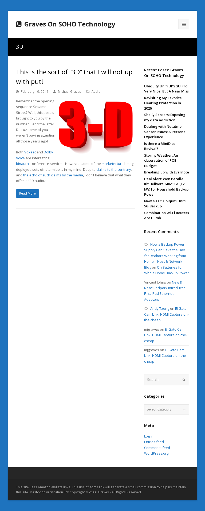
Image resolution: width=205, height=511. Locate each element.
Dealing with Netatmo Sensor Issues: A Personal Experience (165, 131)
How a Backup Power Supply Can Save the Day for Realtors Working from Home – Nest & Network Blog (165, 256)
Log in (148, 436)
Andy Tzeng (159, 308)
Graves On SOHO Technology (69, 24)
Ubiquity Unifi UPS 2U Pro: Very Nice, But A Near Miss (166, 89)
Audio (96, 91)
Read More (27, 193)
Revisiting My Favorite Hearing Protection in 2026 (163, 103)
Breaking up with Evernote (166, 172)
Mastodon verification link (49, 492)
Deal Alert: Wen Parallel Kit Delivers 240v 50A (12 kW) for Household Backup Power (166, 186)
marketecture (113, 163)
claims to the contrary (113, 169)
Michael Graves (69, 91)
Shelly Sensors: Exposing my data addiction (165, 117)
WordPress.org (156, 453)
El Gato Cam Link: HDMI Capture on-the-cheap (166, 314)
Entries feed (154, 441)
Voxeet (30, 152)
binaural (23, 163)
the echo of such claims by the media (53, 175)
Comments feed (157, 447)
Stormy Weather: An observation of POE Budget (161, 160)
